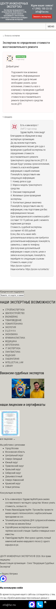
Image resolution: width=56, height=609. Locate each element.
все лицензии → (7, 439)
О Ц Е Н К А (10, 330)
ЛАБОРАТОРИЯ (12, 358)
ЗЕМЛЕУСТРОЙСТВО (14, 313)
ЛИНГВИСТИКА (12, 351)
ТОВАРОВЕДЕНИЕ (13, 320)
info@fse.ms (42, 11)
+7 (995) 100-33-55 (42, 8)
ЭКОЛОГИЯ (10, 327)
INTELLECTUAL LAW (14, 362)
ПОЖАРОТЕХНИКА (14, 323)
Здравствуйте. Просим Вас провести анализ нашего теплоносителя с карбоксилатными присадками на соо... (29, 513)
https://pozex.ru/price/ (21, 265)
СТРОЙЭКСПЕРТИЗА (15, 309)
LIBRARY (9, 365)
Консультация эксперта (11, 492)
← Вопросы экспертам (11, 36)
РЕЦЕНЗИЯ (10, 355)
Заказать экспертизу (42, 16)
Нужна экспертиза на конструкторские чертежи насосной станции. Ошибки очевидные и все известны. (30, 531)
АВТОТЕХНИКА (12, 344)
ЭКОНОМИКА (11, 334)
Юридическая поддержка (12, 291)
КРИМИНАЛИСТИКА (15, 337)
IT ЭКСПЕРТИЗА (12, 348)
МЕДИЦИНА (11, 341)
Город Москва (11, 448)
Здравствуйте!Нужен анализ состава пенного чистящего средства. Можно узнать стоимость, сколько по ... (30, 503)
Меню (51, 26)
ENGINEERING (11, 316)
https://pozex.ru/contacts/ (37, 269)
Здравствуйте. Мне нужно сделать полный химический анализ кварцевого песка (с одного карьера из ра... (28, 541)
